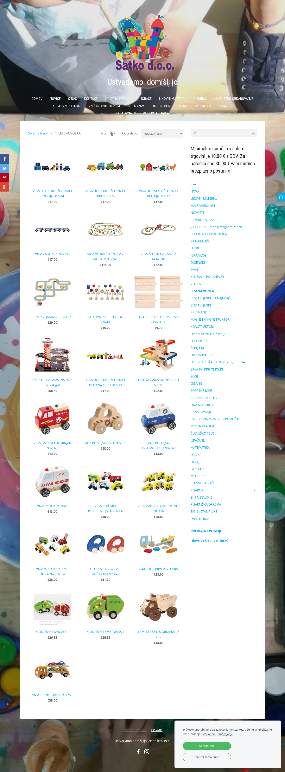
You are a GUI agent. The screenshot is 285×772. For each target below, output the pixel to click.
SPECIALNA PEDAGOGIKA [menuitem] (209, 234)
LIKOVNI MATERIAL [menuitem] (204, 198)
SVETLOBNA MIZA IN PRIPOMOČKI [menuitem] (215, 419)
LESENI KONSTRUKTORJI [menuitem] (208, 334)
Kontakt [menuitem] (91, 99)
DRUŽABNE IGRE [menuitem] (202, 355)
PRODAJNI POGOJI (206, 531)
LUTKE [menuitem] (195, 248)
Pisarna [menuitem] (199, 99)
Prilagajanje (225, 734)
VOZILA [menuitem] (196, 284)
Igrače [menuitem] (146, 99)
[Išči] (253, 133)
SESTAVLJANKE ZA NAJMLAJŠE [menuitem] (211, 298)
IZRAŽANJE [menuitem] (198, 440)
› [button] (254, 198)
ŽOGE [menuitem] (195, 376)
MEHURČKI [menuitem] (198, 476)
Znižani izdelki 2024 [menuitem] (104, 106)
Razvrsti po (129, 133)
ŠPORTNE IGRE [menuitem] (201, 391)
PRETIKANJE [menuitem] (199, 312)
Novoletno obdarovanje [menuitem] (233, 99)
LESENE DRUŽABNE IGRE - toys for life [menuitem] (218, 362)
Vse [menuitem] (193, 184)
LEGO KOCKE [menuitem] (200, 341)
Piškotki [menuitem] (156, 730)
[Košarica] (281, 197)
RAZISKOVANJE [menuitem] (201, 412)
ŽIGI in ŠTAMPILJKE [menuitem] (204, 511)
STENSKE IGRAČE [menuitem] (203, 483)
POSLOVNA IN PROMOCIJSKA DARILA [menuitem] (142, 113)
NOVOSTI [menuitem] (197, 213)
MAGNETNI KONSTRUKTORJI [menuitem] (211, 319)
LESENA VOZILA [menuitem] (202, 291)
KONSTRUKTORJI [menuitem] (202, 326)
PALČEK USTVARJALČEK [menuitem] (194, 106)
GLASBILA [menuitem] (197, 469)
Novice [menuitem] (55, 99)
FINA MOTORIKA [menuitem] (202, 405)
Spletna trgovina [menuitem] (119, 99)
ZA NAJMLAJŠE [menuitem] (201, 241)
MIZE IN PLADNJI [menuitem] (202, 426)
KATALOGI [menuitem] (226, 106)
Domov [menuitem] (37, 99)
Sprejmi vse (206, 746)
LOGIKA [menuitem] (196, 455)
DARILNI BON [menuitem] (161, 106)
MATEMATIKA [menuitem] (200, 447)
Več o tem (209, 734)
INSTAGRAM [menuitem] (135, 106)
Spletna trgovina (40, 133)
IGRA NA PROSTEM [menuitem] (204, 398)
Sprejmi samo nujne (207, 757)
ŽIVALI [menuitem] (195, 270)
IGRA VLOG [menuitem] (198, 255)
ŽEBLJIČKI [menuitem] (197, 348)
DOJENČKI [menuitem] (198, 262)
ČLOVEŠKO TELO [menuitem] (202, 433)
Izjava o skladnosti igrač (209, 540)
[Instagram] (147, 751)
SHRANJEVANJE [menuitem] (201, 497)
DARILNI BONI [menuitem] (200, 519)
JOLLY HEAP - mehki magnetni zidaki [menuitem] (217, 227)
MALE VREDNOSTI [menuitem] (203, 206)
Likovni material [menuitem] (172, 99)
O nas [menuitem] (72, 99)
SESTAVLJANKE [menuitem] (201, 305)
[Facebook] (138, 751)
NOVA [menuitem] (195, 191)
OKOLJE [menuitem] (196, 462)
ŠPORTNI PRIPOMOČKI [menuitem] (207, 369)
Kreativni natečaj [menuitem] (67, 106)
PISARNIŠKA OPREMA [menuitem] (206, 504)
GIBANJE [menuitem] (196, 383)
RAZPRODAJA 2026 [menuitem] (204, 220)
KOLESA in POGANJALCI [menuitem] (207, 277)
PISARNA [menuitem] (197, 490)
